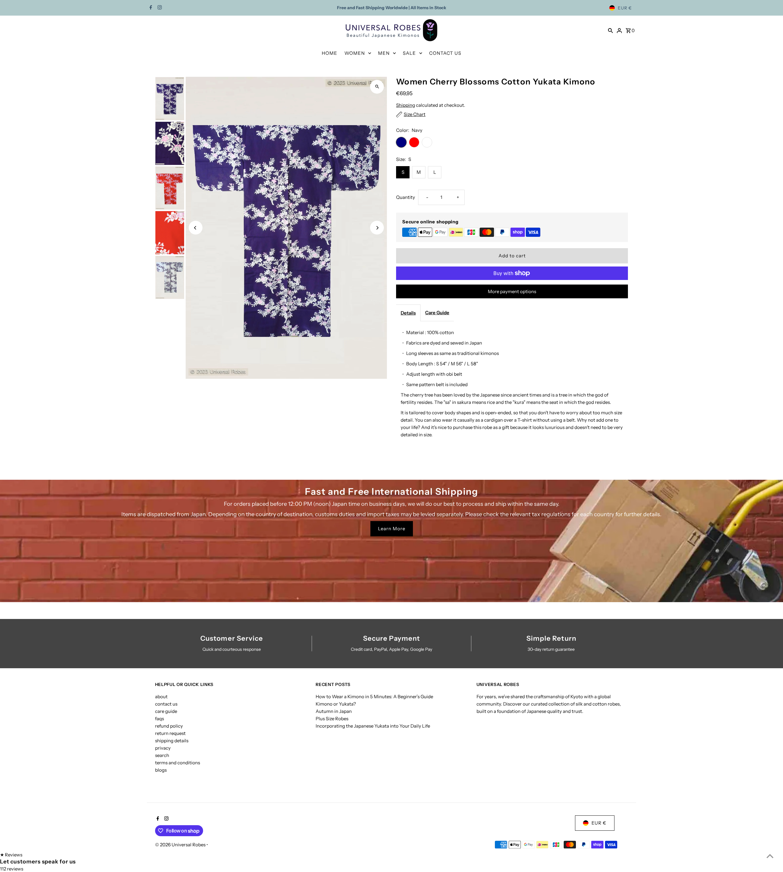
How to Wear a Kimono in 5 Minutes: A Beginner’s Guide (374, 696)
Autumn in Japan (334, 711)
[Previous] (195, 228)
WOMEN (354, 53)
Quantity (405, 197)
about (161, 696)
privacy (163, 748)
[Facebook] (150, 8)
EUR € (625, 8)
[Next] (377, 228)
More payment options (512, 291)
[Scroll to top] (770, 856)
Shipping (405, 105)
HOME (329, 53)
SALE (409, 53)
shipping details (171, 740)
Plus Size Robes (332, 718)
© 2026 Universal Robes (180, 845)
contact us (166, 704)
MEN (384, 53)
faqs (159, 718)
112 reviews (11, 869)
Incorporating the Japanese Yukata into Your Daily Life (373, 726)
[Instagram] (159, 8)
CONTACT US (445, 53)
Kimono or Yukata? (336, 704)
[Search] (610, 30)
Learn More (391, 528)
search (162, 755)
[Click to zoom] (377, 87)
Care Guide (437, 312)
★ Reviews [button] (11, 855)
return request (170, 733)
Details (408, 313)
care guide (166, 711)
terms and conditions (177, 763)
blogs (161, 770)
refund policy (169, 726)
